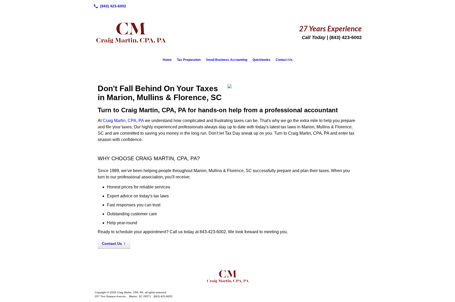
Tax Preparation (189, 60)
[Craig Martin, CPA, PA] (227, 276)
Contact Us (284, 60)
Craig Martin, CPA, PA (123, 120)
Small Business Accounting (226, 60)
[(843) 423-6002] (109, 6)
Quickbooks (261, 60)
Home (167, 60)
